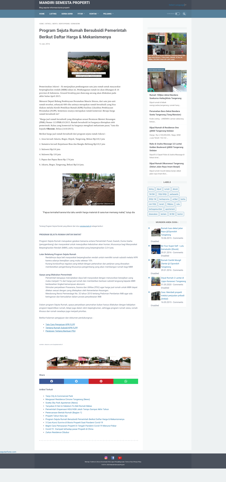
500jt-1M (152, 199)
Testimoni (93, 461)
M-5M (172, 214)
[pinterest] (101, 381)
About (98, 461)
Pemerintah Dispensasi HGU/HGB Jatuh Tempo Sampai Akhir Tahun (77, 409)
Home (41, 14)
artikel (175, 199)
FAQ (109, 461)
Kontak (93, 14)
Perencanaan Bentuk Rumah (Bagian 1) (64, 412)
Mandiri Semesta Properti (64, 3)
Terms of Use (129, 461)
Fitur (80, 14)
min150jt (152, 204)
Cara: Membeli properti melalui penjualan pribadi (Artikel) (172, 295)
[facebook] (51, 381)
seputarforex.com (8, 452)
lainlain (163, 214)
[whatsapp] (125, 381)
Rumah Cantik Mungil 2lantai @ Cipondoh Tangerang (171, 263)
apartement (170, 209)
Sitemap (87, 461)
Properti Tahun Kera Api (56, 416)
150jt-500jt (162, 194)
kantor (180, 214)
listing (151, 189)
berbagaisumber (155, 209)
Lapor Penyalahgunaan (118, 461)
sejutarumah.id (85, 226)
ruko (178, 204)
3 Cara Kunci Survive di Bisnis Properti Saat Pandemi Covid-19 (74, 422)
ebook (175, 189)
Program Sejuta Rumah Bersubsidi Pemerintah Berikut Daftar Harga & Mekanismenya (85, 419)
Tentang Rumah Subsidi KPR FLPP (62, 327)
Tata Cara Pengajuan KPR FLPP (60, 324)
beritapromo (164, 199)
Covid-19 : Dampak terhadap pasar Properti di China (69, 429)
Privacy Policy (137, 461)
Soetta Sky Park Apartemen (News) (62, 402)
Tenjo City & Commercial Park (59, 396)
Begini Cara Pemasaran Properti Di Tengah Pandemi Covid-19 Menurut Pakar (81, 426)
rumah (167, 189)
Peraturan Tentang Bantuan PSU (60, 331)
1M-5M (152, 194)
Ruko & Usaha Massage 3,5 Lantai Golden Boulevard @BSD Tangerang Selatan (166, 147)
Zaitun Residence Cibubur (57, 432)
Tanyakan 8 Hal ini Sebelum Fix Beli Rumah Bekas (69, 406)
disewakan (153, 214)
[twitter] (76, 381)
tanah (161, 204)
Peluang (107, 14)
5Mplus (170, 204)
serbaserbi (174, 194)
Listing (52, 14)
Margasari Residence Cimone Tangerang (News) (68, 399)
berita (183, 199)
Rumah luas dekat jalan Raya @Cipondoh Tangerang (172, 231)
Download (104, 461)
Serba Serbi (67, 14)
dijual (159, 189)
